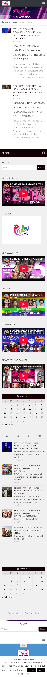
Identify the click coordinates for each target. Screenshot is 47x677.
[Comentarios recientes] (29, 436)
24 (23, 417)
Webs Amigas (31, 516)
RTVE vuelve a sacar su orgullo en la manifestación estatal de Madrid (28, 477)
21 (5, 417)
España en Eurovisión (23, 29)
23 (17, 417)
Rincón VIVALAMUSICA (23, 92)
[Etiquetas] (39, 436)
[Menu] (43, 3)
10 (24, 409)
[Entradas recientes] (7, 436)
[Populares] (18, 436)
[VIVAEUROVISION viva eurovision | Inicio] (7, 3)
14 (5, 413)
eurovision (18, 32)
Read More (23, 674)
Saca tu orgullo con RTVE (26, 519)
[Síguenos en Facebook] (43, 153)
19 (35, 413)
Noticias (33, 35)
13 (42, 409)
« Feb (5, 425)
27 (42, 417)
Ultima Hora (19, 39)
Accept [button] (31, 670)
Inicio (15, 35)
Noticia (23, 35)
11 (30, 409)
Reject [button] (41, 670)
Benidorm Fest (20, 466)
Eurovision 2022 (33, 32)
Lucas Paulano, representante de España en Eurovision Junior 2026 (29, 454)
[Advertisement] (17, 555)
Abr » (11, 425)
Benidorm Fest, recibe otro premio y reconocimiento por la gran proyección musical (29, 499)
